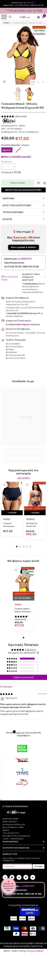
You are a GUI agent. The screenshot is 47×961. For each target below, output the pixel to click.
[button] (7, 116)
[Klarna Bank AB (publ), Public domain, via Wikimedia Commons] (11, 278)
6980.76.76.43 (13, 836)
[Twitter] (32, 877)
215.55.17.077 (13, 833)
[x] (6, 807)
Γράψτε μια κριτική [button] (23, 677)
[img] (6, 694)
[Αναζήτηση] (10, 16)
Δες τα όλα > (24, 478)
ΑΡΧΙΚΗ (6, 23)
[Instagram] (12, 877)
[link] (23, 455)
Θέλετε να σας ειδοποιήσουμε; (23, 189)
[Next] (43, 82)
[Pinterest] (18, 877)
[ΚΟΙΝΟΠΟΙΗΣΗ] (44, 183)
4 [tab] (27, 546)
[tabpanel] (12, 511)
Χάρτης (6, 830)
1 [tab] (16, 546)
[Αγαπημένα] (38, 183)
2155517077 (30, 2)
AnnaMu (30, 519)
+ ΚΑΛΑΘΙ (12, 512)
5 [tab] (30, 546)
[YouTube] (25, 877)
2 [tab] (20, 546)
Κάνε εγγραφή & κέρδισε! (23, 247)
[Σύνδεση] (38, 17)
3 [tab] (23, 546)
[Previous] (38, 82)
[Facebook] (5, 877)
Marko (22, 125)
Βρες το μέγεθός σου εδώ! (17, 156)
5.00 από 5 (30, 649)
